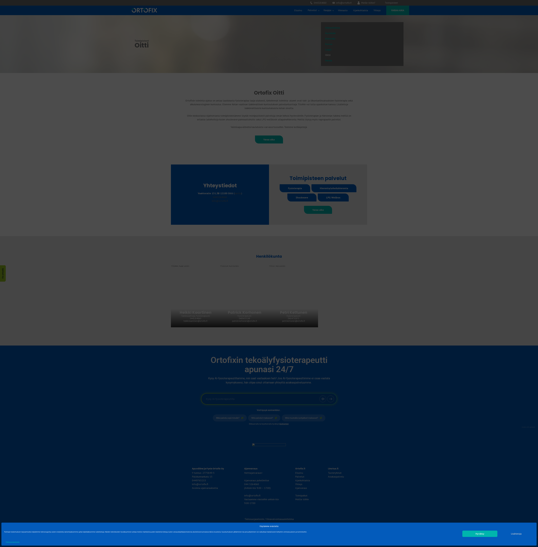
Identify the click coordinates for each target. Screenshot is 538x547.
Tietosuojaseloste (12, 542)
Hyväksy (480, 533)
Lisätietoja (516, 533)
